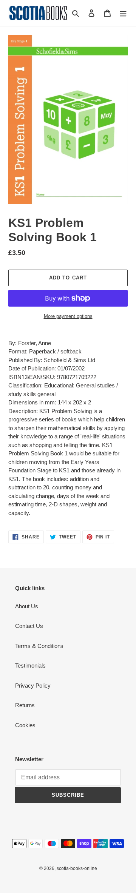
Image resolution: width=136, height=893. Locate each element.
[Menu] (123, 13)
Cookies (25, 725)
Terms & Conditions (39, 646)
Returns (25, 705)
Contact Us (29, 626)
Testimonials (30, 665)
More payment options (68, 316)
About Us (26, 606)
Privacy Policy (33, 685)
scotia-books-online (77, 868)
